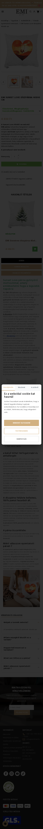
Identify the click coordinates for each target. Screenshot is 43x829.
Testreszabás (21, 431)
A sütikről (34, 387)
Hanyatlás (22, 439)
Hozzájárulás (8, 387)
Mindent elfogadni (21, 423)
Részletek (21, 387)
